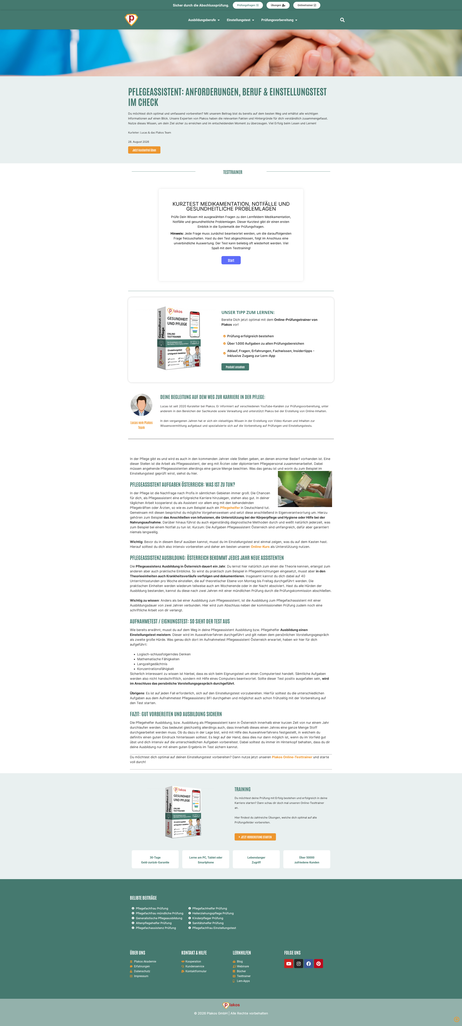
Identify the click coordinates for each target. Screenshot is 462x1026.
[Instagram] (298, 963)
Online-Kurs (260, 547)
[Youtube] (288, 963)
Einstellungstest (238, 20)
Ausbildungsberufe (202, 20)
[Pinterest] (318, 963)
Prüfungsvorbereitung (277, 20)
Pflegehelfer (230, 508)
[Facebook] (308, 963)
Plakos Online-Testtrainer (292, 757)
